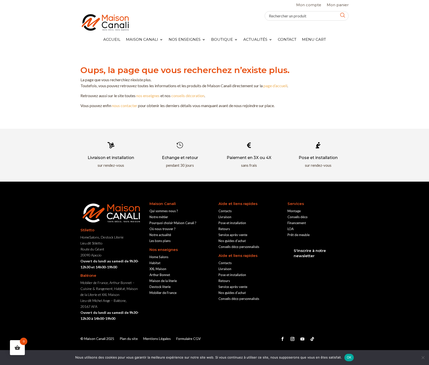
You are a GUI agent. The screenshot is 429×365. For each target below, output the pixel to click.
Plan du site (129, 339)
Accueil (111, 40)
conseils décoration (187, 95)
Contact (287, 40)
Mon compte (308, 5)
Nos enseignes (185, 40)
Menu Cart (314, 40)
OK (349, 357)
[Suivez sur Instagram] (292, 339)
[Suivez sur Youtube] (302, 339)
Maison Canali (142, 40)
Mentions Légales (157, 339)
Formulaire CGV (188, 339)
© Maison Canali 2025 (97, 339)
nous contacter (124, 105)
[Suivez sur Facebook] (282, 339)
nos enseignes (148, 95)
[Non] (422, 357)
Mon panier (338, 5)
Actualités (255, 40)
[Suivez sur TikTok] (312, 339)
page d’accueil (275, 85)
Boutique (222, 40)
